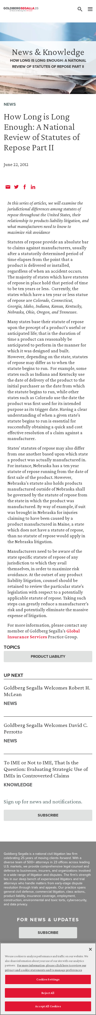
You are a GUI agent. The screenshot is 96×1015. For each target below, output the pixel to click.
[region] (48, 979)
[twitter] (16, 186)
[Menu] (88, 9)
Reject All (47, 993)
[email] (8, 186)
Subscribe (48, 815)
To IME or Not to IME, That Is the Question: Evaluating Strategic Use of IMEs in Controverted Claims (46, 768)
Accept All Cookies (48, 1006)
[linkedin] (33, 186)
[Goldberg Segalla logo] (20, 9)
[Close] (90, 949)
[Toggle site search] (80, 9)
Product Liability (48, 656)
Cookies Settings (47, 979)
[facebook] (24, 186)
